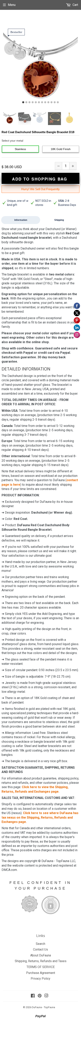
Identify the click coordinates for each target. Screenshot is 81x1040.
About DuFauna (40, 955)
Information (20, 220)
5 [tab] (35, 102)
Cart (75, 5)
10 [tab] (51, 102)
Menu (12, 5)
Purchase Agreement (40, 973)
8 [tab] (45, 102)
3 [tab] (29, 102)
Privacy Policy (40, 978)
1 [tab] (23, 102)
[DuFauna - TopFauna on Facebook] (33, 996)
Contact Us (40, 949)
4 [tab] (32, 102)
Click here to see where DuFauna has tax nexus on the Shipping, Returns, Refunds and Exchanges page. (40, 817)
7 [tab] (42, 102)
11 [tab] (54, 102)
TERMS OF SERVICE (41, 967)
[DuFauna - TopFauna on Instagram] (46, 996)
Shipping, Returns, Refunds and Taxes (40, 961)
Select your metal (12, 140)
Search (40, 944)
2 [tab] (26, 102)
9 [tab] (48, 102)
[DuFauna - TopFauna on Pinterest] (40, 996)
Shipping (59, 220)
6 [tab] (38, 102)
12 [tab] (57, 102)
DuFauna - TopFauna (43, 1007)
